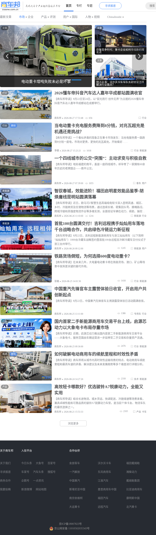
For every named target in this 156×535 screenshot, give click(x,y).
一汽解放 (74, 471)
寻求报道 (110, 5)
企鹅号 (25, 480)
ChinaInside (114, 16)
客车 (138, 183)
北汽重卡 (131, 506)
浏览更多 (73, 423)
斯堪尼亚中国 (77, 489)
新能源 (143, 150)
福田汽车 (103, 498)
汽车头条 (38, 471)
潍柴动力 (131, 471)
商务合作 (5, 480)
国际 (75, 16)
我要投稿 (5, 489)
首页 (69, 5)
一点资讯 (38, 480)
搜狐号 (52, 471)
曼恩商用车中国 (107, 489)
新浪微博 (26, 489)
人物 (88, 16)
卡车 (144, 412)
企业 (30, 16)
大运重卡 (74, 506)
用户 (66, 16)
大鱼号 (40, 463)
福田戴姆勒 (133, 463)
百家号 (52, 463)
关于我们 (5, 463)
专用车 (137, 314)
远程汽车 (103, 506)
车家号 (25, 471)
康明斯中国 (133, 498)
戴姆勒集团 (133, 480)
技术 (136, 379)
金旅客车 (74, 463)
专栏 (79, 5)
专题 (89, 5)
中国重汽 (74, 480)
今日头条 (26, 463)
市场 (22, 16)
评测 (53, 16)
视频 (97, 16)
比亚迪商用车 (134, 489)
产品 (44, 16)
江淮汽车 (103, 480)
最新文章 (5, 16)
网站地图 (41, 489)
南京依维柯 (76, 498)
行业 (144, 118)
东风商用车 (104, 471)
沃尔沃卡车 (104, 463)
